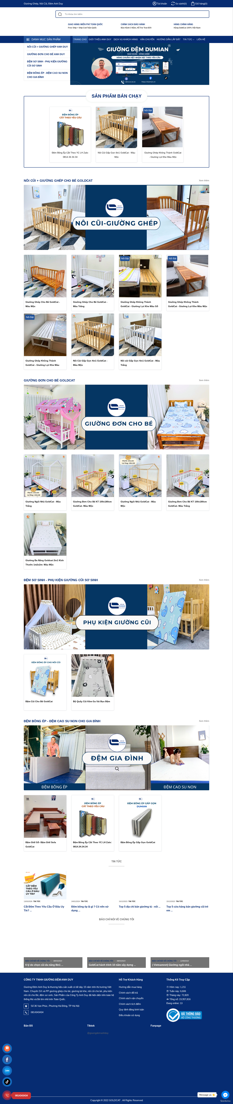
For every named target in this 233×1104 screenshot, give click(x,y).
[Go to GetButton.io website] (225, 1101)
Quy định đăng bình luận (131, 1009)
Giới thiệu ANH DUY (100, 39)
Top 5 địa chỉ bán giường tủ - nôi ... (139, 906)
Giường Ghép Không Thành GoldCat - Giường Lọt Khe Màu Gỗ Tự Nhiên (139, 306)
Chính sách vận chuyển (131, 998)
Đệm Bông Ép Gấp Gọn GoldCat (138, 842)
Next (218, 954)
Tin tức (187, 39)
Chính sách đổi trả (128, 992)
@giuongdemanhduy (98, 1033)
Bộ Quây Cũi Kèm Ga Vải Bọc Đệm (91, 701)
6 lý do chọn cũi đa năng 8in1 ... (44, 965)
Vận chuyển (147, 39)
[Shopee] (7, 1048)
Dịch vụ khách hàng (126, 39)
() (201, 3)
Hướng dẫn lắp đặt (169, 39)
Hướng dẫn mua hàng (130, 987)
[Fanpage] (7, 1059)
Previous (15, 954)
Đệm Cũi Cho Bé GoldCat (39, 701)
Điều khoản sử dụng (129, 1015)
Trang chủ (80, 39)
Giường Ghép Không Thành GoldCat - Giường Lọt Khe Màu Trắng (42, 365)
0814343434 (36, 1012)
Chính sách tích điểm (130, 1004)
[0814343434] (7, 1095)
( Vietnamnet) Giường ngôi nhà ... (172, 965)
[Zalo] (7, 1071)
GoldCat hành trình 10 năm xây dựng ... (112, 965)
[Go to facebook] (225, 1095)
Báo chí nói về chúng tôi (116, 919)
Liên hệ (201, 39)
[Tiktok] (7, 1082)
